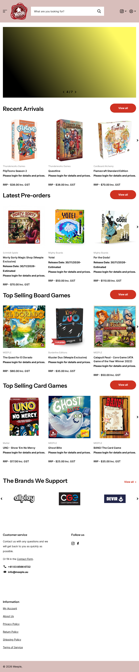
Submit (99, 11)
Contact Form (25, 558)
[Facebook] (78, 543)
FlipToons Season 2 (15, 170)
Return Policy (10, 631)
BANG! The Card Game (107, 447)
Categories (5, 11)
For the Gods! (102, 257)
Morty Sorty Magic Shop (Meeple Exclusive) (23, 259)
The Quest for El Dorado (17, 357)
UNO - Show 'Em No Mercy (19, 447)
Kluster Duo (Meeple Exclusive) (67, 357)
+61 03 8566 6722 (19, 566)
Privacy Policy (11, 623)
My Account (10, 608)
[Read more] (123, 11)
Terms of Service (13, 647)
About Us (8, 616)
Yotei (51, 257)
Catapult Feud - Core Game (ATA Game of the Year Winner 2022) (113, 359)
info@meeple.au (18, 571)
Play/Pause (10, 91)
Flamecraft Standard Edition (111, 170)
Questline (54, 170)
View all (123, 108)
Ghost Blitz (55, 447)
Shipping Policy (12, 639)
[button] (63, 92)
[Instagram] (73, 543)
